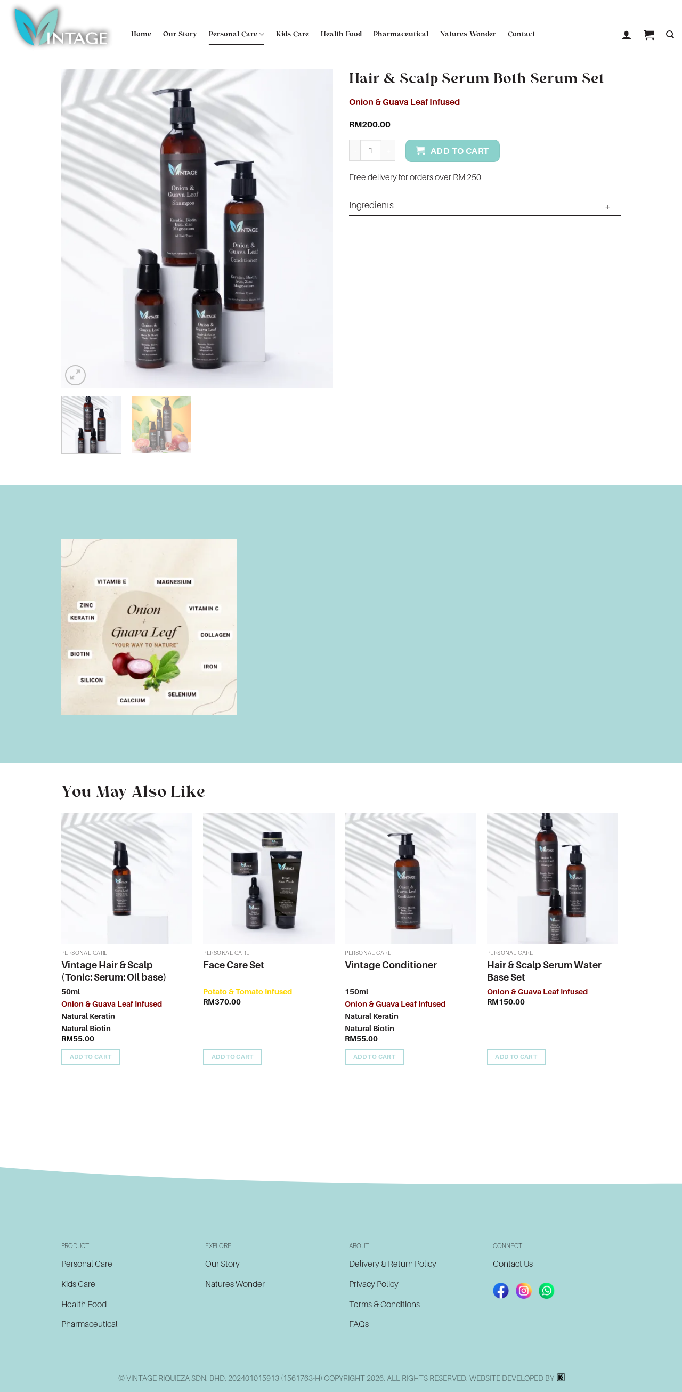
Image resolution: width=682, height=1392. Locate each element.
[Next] (314, 229)
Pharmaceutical (401, 34)
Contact (521, 34)
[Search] (670, 35)
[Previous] (80, 229)
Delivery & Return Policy (392, 1263)
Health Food (341, 34)
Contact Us (513, 1263)
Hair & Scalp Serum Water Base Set (544, 971)
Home (141, 34)
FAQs (359, 1323)
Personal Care (233, 34)
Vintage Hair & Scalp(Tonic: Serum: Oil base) (114, 971)
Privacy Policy (374, 1283)
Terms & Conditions (384, 1304)
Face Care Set (233, 964)
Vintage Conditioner (391, 964)
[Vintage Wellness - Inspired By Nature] (61, 27)
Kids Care (292, 34)
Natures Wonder (468, 34)
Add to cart (460, 150)
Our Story (180, 34)
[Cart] (649, 34)
